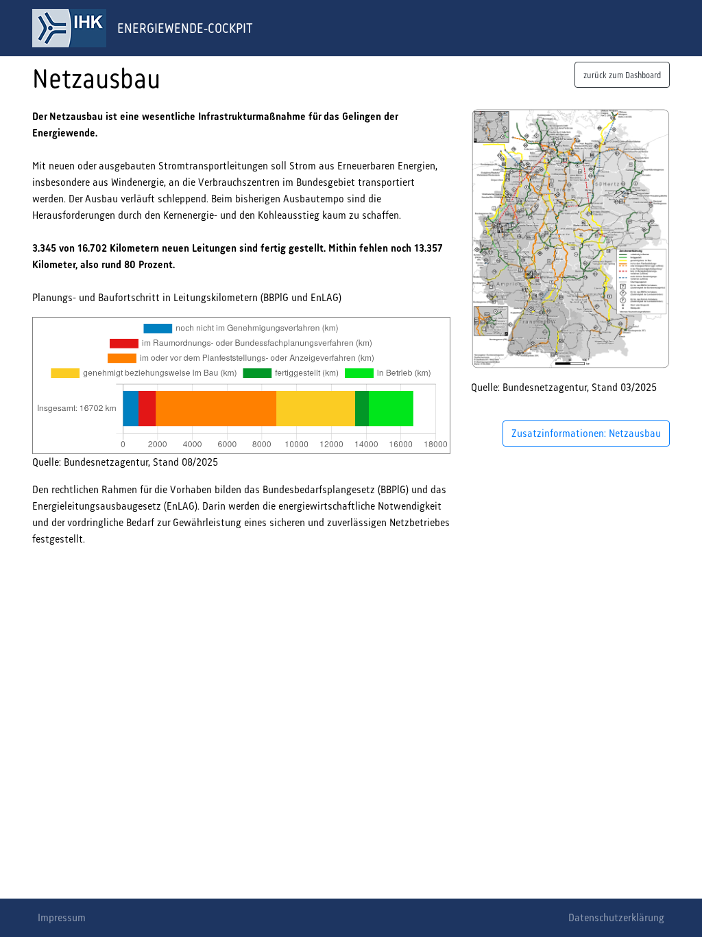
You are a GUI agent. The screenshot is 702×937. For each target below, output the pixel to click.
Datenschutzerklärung (616, 917)
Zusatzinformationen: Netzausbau (586, 433)
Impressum (62, 917)
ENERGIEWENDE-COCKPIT (185, 28)
